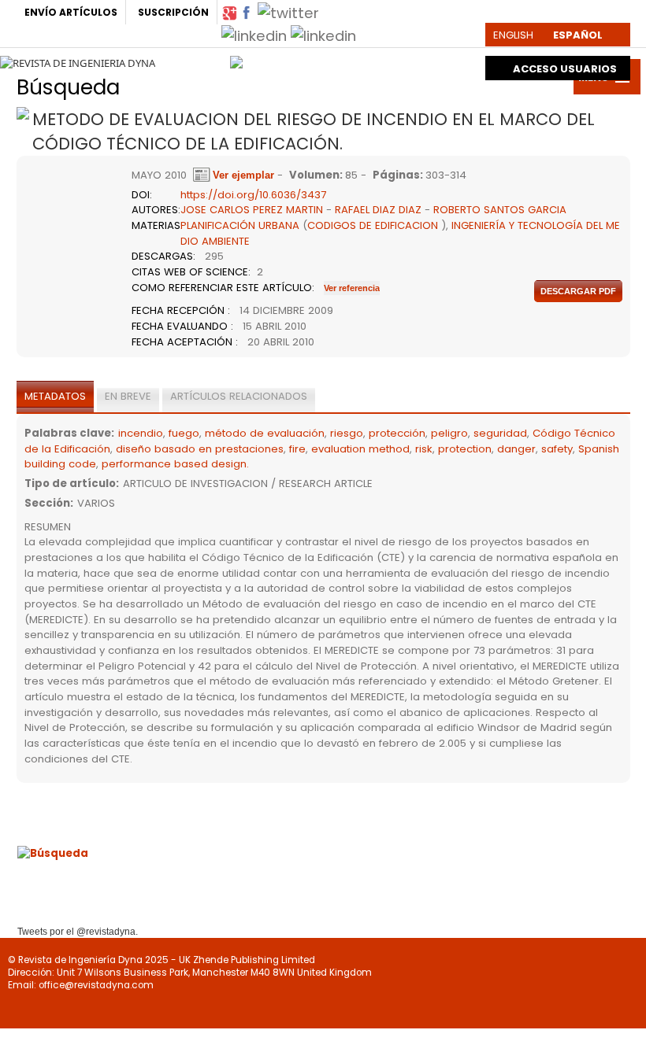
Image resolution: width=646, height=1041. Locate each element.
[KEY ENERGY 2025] (420, 58)
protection (465, 448)
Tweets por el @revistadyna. (77, 931)
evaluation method (360, 448)
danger (516, 448)
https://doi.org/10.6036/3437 (253, 194)
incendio (140, 433)
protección (397, 433)
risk (424, 448)
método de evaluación (265, 433)
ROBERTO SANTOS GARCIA (499, 209)
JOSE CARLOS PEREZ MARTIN (251, 209)
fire (297, 448)
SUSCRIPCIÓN (173, 12)
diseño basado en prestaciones (200, 448)
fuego (184, 433)
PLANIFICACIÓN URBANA (239, 225)
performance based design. (175, 463)
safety (557, 448)
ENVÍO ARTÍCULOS (70, 12)
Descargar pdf (578, 291)
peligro (449, 433)
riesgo (346, 433)
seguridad (500, 433)
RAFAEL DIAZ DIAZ (378, 209)
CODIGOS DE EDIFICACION (372, 225)
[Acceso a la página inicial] (77, 63)
